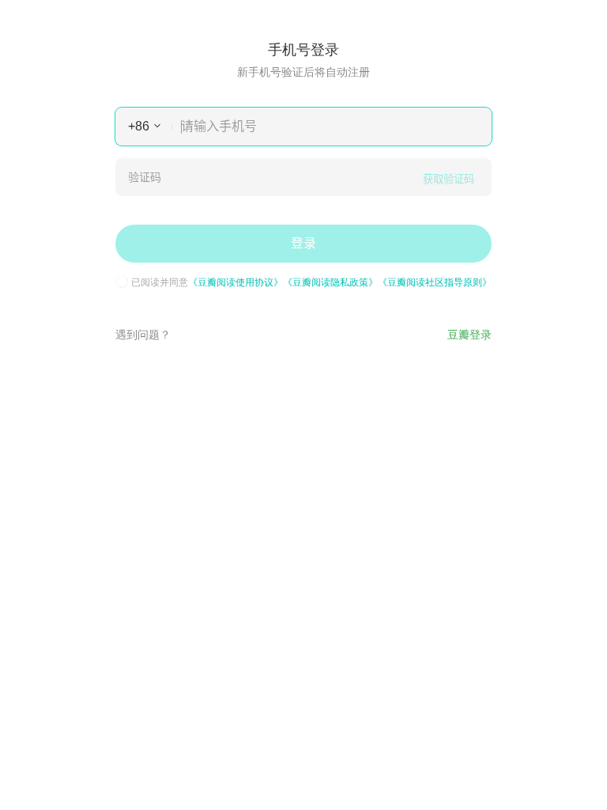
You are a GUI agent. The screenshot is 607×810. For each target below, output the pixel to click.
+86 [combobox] (138, 126)
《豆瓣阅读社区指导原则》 (435, 281)
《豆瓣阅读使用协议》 (235, 281)
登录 (303, 243)
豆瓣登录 (469, 334)
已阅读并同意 (311, 281)
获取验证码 (448, 179)
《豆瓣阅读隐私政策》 (330, 281)
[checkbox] (121, 281)
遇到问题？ (143, 334)
